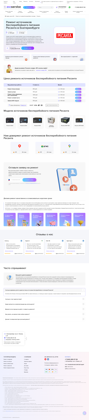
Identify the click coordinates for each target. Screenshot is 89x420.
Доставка (26, 365)
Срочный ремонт (29, 7)
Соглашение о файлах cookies (51, 365)
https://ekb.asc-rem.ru (10, 411)
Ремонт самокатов (8, 365)
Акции (20, 1)
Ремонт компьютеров (8, 363)
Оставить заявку (27, 48)
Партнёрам (37, 1)
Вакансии (25, 1)
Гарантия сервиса (28, 361)
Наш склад (26, 367)
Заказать (78, 88)
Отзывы (26, 370)
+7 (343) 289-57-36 (80, 7)
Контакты (31, 1)
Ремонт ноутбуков (8, 361)
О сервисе (26, 359)
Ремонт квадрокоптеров (9, 367)
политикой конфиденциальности (31, 183)
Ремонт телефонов (8, 359)
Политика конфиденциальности (51, 363)
